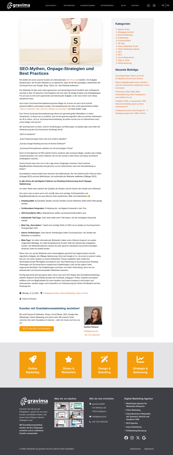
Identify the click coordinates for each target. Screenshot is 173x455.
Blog (123, 5)
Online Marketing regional (128, 49)
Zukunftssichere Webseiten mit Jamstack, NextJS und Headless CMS (138, 416)
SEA (120, 52)
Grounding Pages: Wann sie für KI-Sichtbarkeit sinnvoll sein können (129, 77)
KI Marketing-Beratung (136, 431)
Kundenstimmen (87, 5)
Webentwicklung (125, 63)
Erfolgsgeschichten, (51, 293)
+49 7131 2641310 (92, 335)
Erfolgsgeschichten (126, 32)
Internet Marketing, (68, 293)
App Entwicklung (133, 427)
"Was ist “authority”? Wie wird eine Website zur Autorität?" (43, 109)
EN (168, 5)
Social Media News (126, 57)
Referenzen (69, 5)
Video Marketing (133, 410)
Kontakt (135, 5)
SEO (120, 55)
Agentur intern (124, 29)
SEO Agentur (132, 423)
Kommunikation (124, 41)
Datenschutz (135, 449)
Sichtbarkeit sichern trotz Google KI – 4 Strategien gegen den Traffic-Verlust (131, 111)
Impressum (149, 449)
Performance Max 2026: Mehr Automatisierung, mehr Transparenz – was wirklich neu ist (131, 94)
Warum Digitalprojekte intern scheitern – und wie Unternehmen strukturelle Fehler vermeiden (132, 85)
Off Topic (121, 43)
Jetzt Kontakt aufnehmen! (36, 329)
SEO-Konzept (72, 80)
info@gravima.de (91, 331)
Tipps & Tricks (82, 293)
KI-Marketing (123, 38)
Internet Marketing (125, 35)
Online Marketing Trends (128, 46)
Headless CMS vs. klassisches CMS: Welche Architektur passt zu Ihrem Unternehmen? (130, 104)
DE (163, 5)
